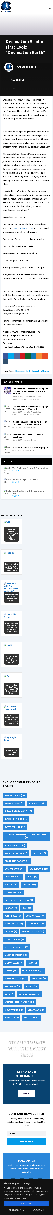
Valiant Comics (30, 994)
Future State (14, 892)
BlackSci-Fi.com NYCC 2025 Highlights (30, 447)
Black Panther (15, 826)
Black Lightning (16, 819)
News (13, 88)
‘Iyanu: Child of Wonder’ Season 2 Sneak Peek (28, 436)
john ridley (13, 916)
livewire (11, 931)
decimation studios (40, 371)
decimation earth (22, 371)
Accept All (26, 1204)
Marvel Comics (33, 931)
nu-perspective (33, 970)
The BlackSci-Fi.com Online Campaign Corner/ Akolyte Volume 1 (30, 408)
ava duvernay (14, 803)
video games (14, 1009)
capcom (39, 853)
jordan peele (35, 916)
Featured (30, 399)
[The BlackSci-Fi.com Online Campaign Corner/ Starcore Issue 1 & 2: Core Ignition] (7, 390)
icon (26, 908)
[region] (26, 1197)
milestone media (16, 955)
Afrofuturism (15, 795)
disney (32, 876)
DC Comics (13, 876)
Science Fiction (16, 978)
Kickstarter (14, 923)
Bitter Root (37, 803)
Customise (15, 1210)
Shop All (26, 1093)
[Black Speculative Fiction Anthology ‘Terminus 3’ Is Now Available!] (7, 423)
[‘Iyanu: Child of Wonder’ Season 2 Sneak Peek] (7, 436)
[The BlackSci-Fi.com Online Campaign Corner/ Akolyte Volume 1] (7, 408)
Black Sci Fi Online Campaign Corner (26, 836)
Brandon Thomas (16, 853)
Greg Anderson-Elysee (19, 900)
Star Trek (39, 978)
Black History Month (19, 811)
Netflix (11, 970)
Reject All (38, 1210)
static (31, 986)
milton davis (14, 962)
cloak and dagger (17, 861)
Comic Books (15, 869)
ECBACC (11, 884)
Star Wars (13, 986)
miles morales (15, 939)
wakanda (12, 1017)
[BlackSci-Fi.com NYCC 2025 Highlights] (7, 449)
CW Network (39, 869)
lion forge (36, 923)
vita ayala (36, 1009)
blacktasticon (15, 845)
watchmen (31, 1017)
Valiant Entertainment (19, 1002)
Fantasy (29, 884)
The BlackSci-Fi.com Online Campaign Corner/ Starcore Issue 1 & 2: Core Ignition (30, 391)
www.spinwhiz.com (23, 228)
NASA (32, 962)
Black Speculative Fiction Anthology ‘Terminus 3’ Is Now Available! (29, 423)
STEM (9, 994)
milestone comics (16, 947)
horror (11, 908)
